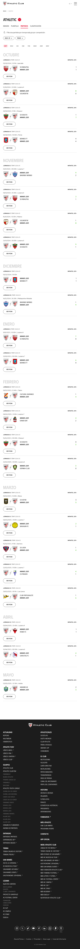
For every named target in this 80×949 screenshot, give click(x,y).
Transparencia (46, 775)
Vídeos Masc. (8, 750)
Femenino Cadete (8, 802)
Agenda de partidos (10, 828)
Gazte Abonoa (46, 738)
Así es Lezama (7, 887)
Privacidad (37, 939)
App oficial (45, 839)
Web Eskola (45, 895)
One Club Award (46, 825)
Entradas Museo (9, 843)
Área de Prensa (46, 778)
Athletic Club (8, 768)
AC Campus (7, 911)
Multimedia (7, 738)
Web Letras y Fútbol (48, 876)
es (69, 3)
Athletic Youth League (11, 788)
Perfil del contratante (49, 784)
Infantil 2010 (7, 808)
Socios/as (44, 735)
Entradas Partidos (10, 837)
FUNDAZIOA (45, 817)
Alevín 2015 (6, 822)
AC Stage (6, 914)
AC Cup (5, 908)
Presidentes (45, 808)
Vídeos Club (7, 759)
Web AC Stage (45, 888)
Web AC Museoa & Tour (49, 857)
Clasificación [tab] (35, 26)
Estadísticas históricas (49, 805)
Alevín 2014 (7, 819)
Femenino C (6, 782)
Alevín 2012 (6, 816)
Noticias (6, 735)
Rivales (43, 802)
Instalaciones (46, 769)
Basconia (6, 785)
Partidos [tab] (24, 26)
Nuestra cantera (9, 884)
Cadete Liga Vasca (9, 797)
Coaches (6, 905)
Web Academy (45, 891)
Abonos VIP (45, 748)
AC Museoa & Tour (10, 866)
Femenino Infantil (8, 813)
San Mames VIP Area (10, 869)
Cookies (28, 939)
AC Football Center (10, 897)
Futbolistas (45, 799)
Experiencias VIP (9, 840)
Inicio (4, 11)
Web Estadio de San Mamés (50, 854)
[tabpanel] (40, 369)
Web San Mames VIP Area (49, 860)
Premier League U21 (9, 780)
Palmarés (44, 796)
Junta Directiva (46, 766)
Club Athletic (45, 742)
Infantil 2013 (7, 811)
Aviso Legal (46, 939)
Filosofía (44, 763)
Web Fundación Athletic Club (51, 870)
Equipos (5, 889)
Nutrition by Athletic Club (50, 898)
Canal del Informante (49, 781)
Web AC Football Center (49, 879)
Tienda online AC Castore (12, 851)
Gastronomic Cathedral (12, 875)
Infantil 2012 (7, 805)
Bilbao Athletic (8, 777)
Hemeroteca (7, 742)
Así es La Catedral (9, 863)
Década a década (47, 793)
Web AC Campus (46, 882)
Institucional (45, 759)
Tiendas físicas (8, 854)
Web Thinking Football (49, 873)
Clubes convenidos (9, 891)
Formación (6, 900)
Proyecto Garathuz (10, 894)
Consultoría (7, 903)
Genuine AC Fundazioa (11, 825)
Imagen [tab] (6, 26)
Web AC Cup (44, 885)
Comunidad (45, 751)
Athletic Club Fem (9, 771)
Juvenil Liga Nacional (10, 794)
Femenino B (6, 774)
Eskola (5, 917)
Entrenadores (46, 812)
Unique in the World (48, 848)
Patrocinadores (46, 772)
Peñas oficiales (46, 745)
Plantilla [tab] (15, 26)
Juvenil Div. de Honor (10, 791)
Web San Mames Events (49, 867)
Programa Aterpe (47, 829)
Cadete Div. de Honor (10, 799)
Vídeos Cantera (8, 756)
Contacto (45, 834)
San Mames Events (10, 872)
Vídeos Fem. (7, 753)
